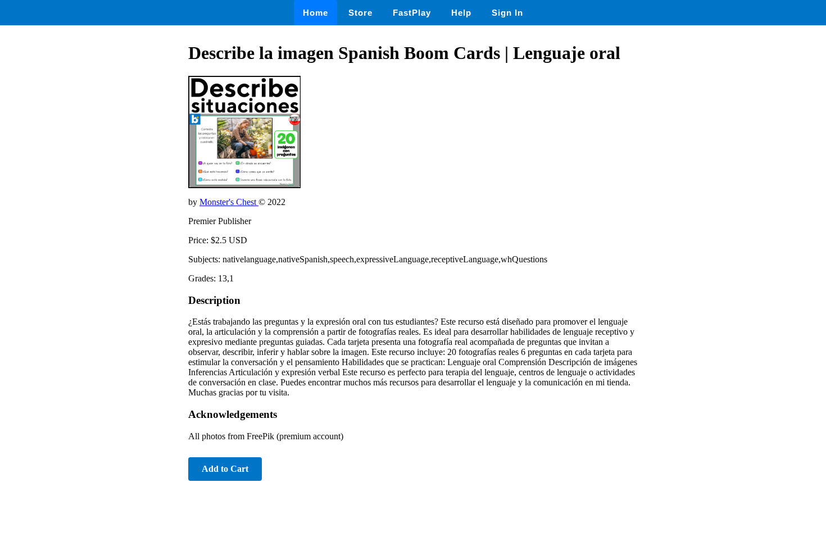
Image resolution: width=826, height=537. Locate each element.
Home (315, 12)
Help (461, 12)
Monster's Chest (228, 202)
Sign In (507, 12)
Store (360, 12)
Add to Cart (225, 469)
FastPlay (412, 12)
